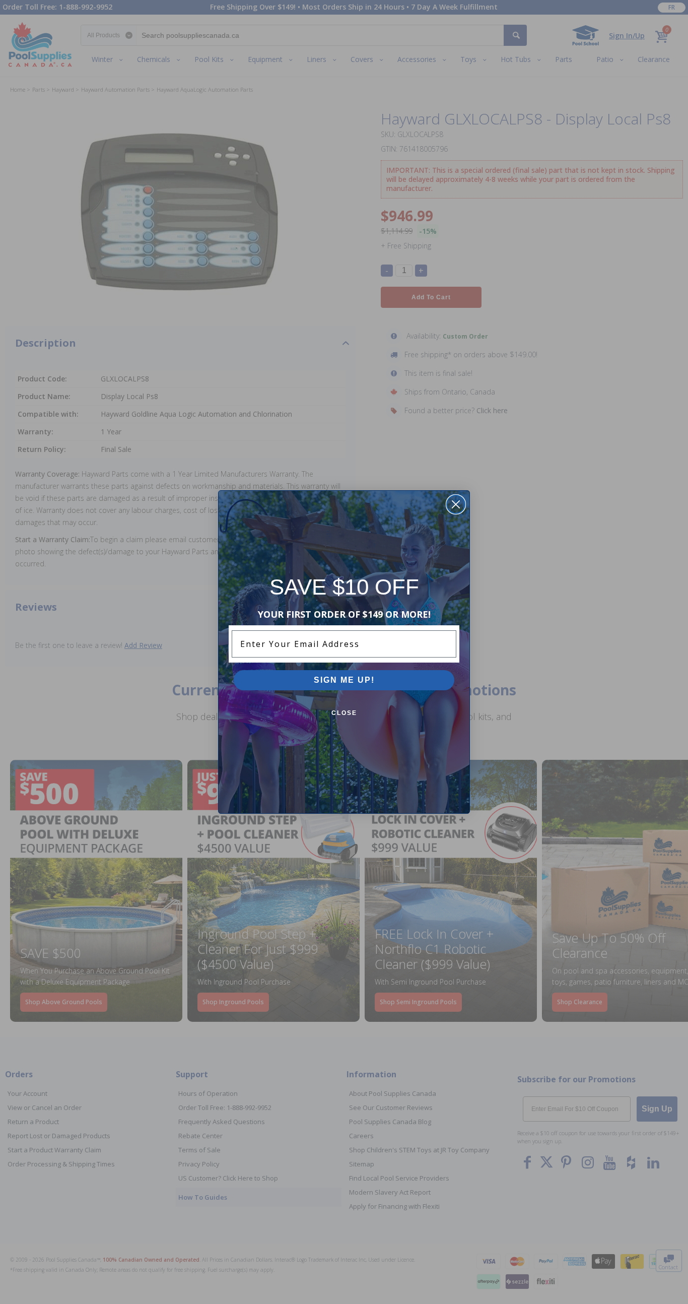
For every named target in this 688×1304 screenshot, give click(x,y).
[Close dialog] (456, 504)
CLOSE (344, 712)
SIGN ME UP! (344, 680)
